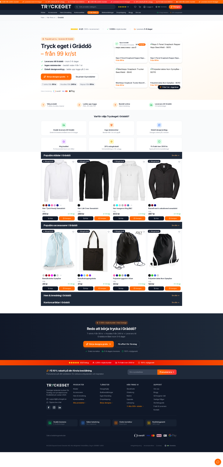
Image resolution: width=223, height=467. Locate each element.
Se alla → (175, 155)
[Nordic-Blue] (128, 205)
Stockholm (131, 389)
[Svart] (79, 205)
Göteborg (130, 392)
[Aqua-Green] (117, 205)
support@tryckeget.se (57, 399)
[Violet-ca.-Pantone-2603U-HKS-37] (90, 275)
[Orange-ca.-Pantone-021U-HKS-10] (87, 275)
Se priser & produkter (85, 77)
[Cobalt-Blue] (49, 205)
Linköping (130, 403)
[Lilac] (55, 205)
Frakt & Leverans (160, 406)
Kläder (43, 12)
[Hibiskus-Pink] (52, 205)
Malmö (129, 396)
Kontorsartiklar (79, 12)
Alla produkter (79, 403)
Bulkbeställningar (108, 12)
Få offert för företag (127, 344)
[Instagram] (54, 407)
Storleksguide (159, 403)
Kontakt (156, 410)
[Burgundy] (46, 205)
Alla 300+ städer (135, 406)
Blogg (131, 12)
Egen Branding (105, 396)
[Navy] (57, 205)
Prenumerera (166, 372)
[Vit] (81, 205)
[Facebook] (48, 407)
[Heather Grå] (122, 205)
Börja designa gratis (56, 77)
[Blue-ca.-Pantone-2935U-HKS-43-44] (81, 275)
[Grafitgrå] (55, 275)
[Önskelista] (135, 7)
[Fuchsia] (52, 275)
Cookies (159, 445)
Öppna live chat (55, 402)
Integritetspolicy (136, 445)
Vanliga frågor (159, 399)
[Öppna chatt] (218, 462)
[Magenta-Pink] (125, 205)
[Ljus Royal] (155, 275)
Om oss (138, 12)
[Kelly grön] (120, 275)
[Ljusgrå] (57, 275)
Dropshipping (121, 12)
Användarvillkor (149, 445)
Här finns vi (94, 12)
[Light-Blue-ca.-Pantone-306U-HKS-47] (84, 275)
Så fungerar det (160, 396)
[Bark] (43, 205)
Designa (176, 7)
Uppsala (130, 399)
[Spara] (73, 162)
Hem (42, 17)
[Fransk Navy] (155, 205)
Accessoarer (52, 12)
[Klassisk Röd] (49, 275)
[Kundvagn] (140, 7)
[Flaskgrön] (120, 205)
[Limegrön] (152, 275)
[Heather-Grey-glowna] (114, 205)
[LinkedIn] (60, 407)
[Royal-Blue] (125, 275)
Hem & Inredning (65, 12)
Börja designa (105, 403)
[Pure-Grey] (122, 275)
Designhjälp (104, 389)
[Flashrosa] (114, 275)
